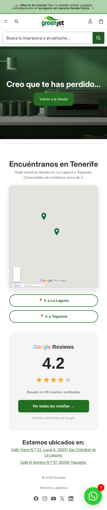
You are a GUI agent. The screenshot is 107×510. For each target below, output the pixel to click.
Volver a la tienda (54, 99)
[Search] (98, 38)
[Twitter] (62, 499)
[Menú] (5, 21)
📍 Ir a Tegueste (53, 316)
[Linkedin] (71, 499)
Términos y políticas (54, 488)
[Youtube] (53, 499)
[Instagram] (45, 499)
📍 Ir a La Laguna (53, 300)
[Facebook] (36, 499)
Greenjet (59, 477)
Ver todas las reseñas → (53, 406)
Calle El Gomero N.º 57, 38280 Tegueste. (53, 462)
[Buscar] (16, 21)
